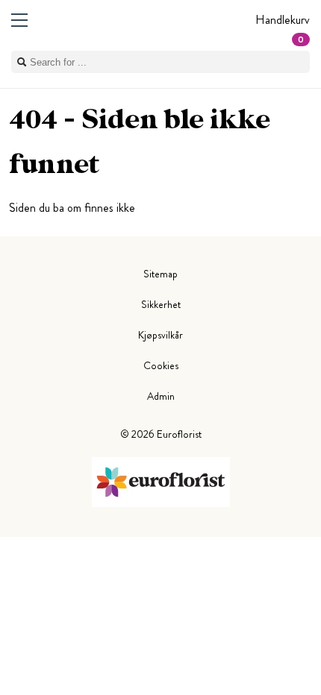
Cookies (160, 365)
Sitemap (160, 273)
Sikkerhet (161, 304)
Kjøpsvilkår (160, 334)
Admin (161, 396)
